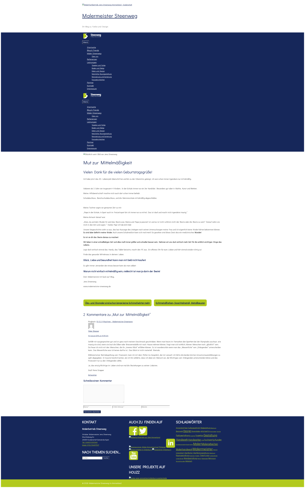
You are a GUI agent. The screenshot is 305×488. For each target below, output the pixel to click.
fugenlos (199, 435)
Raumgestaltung (182, 455)
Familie (219, 431)
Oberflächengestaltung (201, 453)
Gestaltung (210, 435)
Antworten (92, 375)
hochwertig (209, 439)
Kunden (218, 439)
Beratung (213, 428)
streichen (192, 456)
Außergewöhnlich (194, 428)
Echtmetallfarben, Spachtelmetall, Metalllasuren (180, 302)
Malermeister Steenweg (109, 15)
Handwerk (182, 439)
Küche (188, 444)
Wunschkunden (180, 461)
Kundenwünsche (181, 444)
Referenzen (92, 59)
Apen (186, 428)
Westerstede (205, 458)
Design (187, 431)
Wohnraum (212, 458)
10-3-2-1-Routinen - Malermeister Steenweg (114, 321)
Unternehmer (179, 458)
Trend (202, 455)
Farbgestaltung (183, 435)
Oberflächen (188, 453)
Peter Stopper (93, 331)
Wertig (199, 458)
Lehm (191, 444)
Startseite (91, 47)
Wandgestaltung (190, 458)
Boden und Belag (98, 68)
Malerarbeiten (209, 444)
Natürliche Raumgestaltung (102, 74)
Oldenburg (212, 453)
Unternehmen (214, 456)
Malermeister (203, 448)
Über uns (95, 56)
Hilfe (202, 440)
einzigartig (205, 431)
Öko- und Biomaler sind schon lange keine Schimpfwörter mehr (117, 302)
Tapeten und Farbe (98, 65)
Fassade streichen (98, 80)
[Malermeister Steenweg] (92, 38)
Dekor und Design (98, 71)
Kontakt (90, 85)
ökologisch (188, 461)
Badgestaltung (206, 428)
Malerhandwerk (184, 449)
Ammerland (180, 428)
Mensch (215, 450)
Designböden (196, 431)
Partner (90, 82)
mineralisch (180, 453)
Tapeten (197, 456)
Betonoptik (179, 431)
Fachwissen (213, 431)
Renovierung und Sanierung (102, 77)
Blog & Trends (93, 50)
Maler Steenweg (94, 53)
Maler (197, 444)
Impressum (92, 88)
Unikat (207, 455)
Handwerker (194, 439)
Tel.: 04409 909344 (89, 442)
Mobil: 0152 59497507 (90, 445)
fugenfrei (192, 436)
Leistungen (92, 62)
